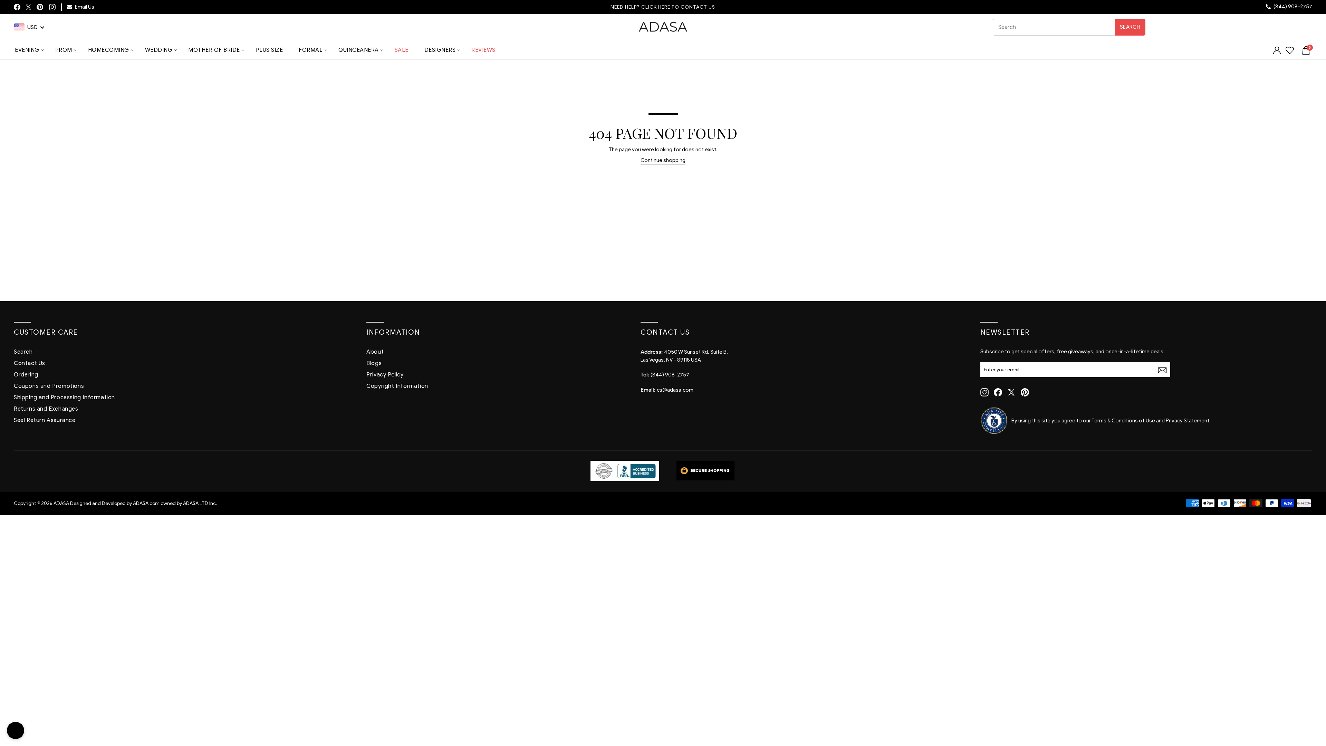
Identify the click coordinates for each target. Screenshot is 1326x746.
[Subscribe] (1162, 370)
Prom (63, 50)
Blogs (374, 363)
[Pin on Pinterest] (40, 7)
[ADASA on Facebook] (998, 392)
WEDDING (159, 50)
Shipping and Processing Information (64, 397)
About (375, 351)
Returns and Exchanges (46, 408)
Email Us (84, 7)
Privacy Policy (384, 374)
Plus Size (269, 50)
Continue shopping (663, 160)
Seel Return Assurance (45, 420)
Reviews (483, 50)
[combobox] (1069, 27)
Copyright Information (397, 386)
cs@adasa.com (675, 390)
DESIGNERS (440, 50)
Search (1130, 27)
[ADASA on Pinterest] (1025, 392)
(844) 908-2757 (1292, 6)
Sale (402, 50)
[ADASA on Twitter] (1011, 392)
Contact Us (29, 363)
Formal (311, 50)
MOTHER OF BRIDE (214, 50)
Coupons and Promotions (49, 386)
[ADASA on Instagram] (52, 7)
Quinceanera (358, 50)
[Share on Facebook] (17, 7)
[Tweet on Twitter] (28, 7)
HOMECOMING (108, 50)
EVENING (27, 50)
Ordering (26, 374)
